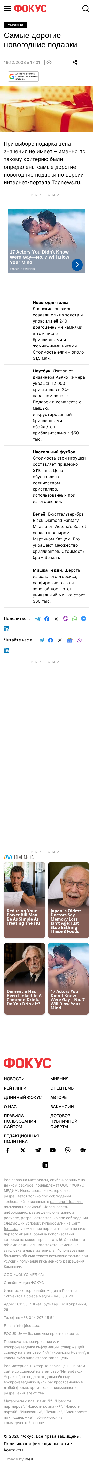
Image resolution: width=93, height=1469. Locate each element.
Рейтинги (15, 1088)
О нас (10, 1106)
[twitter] (23, 1150)
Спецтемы (62, 1088)
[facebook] (8, 1150)
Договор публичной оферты (64, 1121)
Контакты (13, 1449)
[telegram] (38, 1150)
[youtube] (53, 1150)
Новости (14, 1078)
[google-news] (82, 1150)
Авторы (59, 1097)
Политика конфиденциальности (36, 1443)
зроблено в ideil (20, 1459)
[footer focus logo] (27, 1063)
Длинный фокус (23, 1097)
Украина (15, 25)
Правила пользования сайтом (20, 1121)
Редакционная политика (21, 1138)
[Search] (85, 8)
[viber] (67, 1150)
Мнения (59, 1078)
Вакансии (62, 1106)
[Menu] (7, 8)
